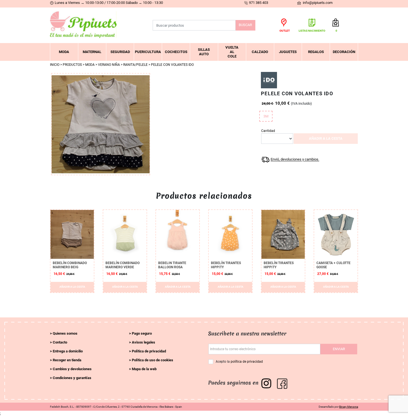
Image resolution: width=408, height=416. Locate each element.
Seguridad (120, 52)
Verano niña (109, 65)
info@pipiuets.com (317, 3)
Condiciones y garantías (72, 378)
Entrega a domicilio (68, 351)
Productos (72, 65)
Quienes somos (65, 333)
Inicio (54, 65)
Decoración (344, 52)
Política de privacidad (149, 351)
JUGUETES (288, 52)
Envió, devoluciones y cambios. (295, 159)
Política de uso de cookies (152, 360)
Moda (64, 52)
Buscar (245, 25)
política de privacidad (247, 362)
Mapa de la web (144, 369)
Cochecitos (176, 52)
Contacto (60, 342)
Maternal (92, 52)
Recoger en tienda (67, 360)
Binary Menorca (348, 407)
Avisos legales (143, 342)
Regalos (316, 52)
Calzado (260, 52)
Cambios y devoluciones (72, 369)
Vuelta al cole (231, 51)
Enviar (339, 349)
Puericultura (148, 52)
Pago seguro (142, 333)
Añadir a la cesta (325, 138)
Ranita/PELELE (135, 65)
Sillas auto (204, 51)
